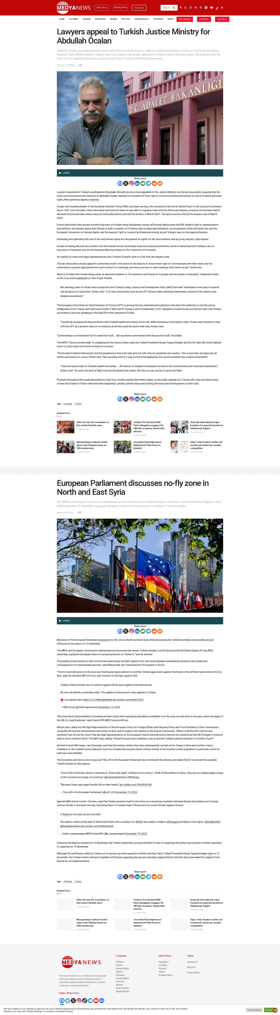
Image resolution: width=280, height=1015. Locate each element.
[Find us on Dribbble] (201, 7)
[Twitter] (67, 1000)
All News (73, 19)
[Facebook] (120, 183)
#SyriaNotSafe (212, 821)
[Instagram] (131, 183)
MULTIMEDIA (185, 19)
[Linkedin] (137, 183)
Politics (126, 19)
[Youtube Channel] (96, 1000)
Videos (162, 972)
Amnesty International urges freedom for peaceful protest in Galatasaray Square (206, 425)
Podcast (162, 968)
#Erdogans (173, 821)
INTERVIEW (158, 19)
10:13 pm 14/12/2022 (66, 65)
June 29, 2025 (83, 429)
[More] (159, 183)
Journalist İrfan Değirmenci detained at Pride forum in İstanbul (147, 445)
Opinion (86, 19)
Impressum (192, 962)
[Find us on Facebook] (180, 7)
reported (94, 199)
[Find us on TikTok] (217, 7)
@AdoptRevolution (70, 826)
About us (191, 967)
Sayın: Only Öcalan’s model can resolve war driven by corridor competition (206, 445)
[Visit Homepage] (73, 7)
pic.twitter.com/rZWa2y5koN (97, 826)
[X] (125, 183)
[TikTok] (84, 1000)
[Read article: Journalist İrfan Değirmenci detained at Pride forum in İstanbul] (122, 447)
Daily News (164, 962)
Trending (68, 404)
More (170, 19)
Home (61, 19)
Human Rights (142, 19)
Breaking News (165, 975)
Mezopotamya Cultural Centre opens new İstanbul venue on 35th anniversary (92, 445)
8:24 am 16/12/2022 (65, 513)
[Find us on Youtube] (211, 7)
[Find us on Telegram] (206, 7)
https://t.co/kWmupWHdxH (98, 699)
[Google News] (101, 1000)
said (101, 738)
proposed (103, 639)
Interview (120, 981)
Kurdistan (100, 19)
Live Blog (163, 965)
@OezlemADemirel (114, 777)
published (82, 278)
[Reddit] (154, 183)
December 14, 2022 (136, 833)
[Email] (142, 183)
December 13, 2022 (109, 707)
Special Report (122, 991)
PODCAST (204, 19)
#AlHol (139, 821)
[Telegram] (148, 183)
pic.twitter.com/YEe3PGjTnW (136, 784)
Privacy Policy (193, 972)
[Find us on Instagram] (191, 7)
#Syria (66, 814)
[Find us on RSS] (196, 7)
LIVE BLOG (222, 19)
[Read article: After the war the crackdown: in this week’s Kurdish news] (65, 427)
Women (113, 19)
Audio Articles (122, 988)
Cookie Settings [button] (254, 1010)
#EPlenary (133, 777)
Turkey (78, 404)
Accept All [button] (270, 1010)
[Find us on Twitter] (185, 7)
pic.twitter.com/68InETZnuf (128, 699)
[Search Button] (175, 8)
